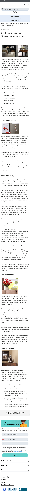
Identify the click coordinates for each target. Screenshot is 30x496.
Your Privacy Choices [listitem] (7, 485)
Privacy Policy (16, 451)
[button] (28, 4)
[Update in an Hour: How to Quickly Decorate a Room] (2, 494)
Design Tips (5, 30)
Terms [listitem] (3, 482)
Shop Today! (15, 20)
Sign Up (15, 455)
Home (2, 23)
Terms (21, 451)
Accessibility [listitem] (5, 477)
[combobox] (15, 9)
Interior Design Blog (11, 23)
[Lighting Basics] (28, 494)
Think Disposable (9, 100)
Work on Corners (9, 103)
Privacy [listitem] (3, 479)
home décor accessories (14, 65)
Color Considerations (10, 93)
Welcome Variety (9, 95)
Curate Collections (9, 98)
